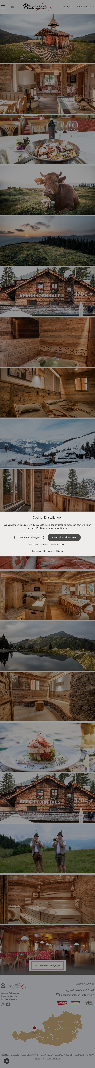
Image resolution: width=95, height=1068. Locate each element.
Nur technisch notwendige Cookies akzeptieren (47, 545)
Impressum (37, 551)
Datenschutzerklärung (53, 551)
